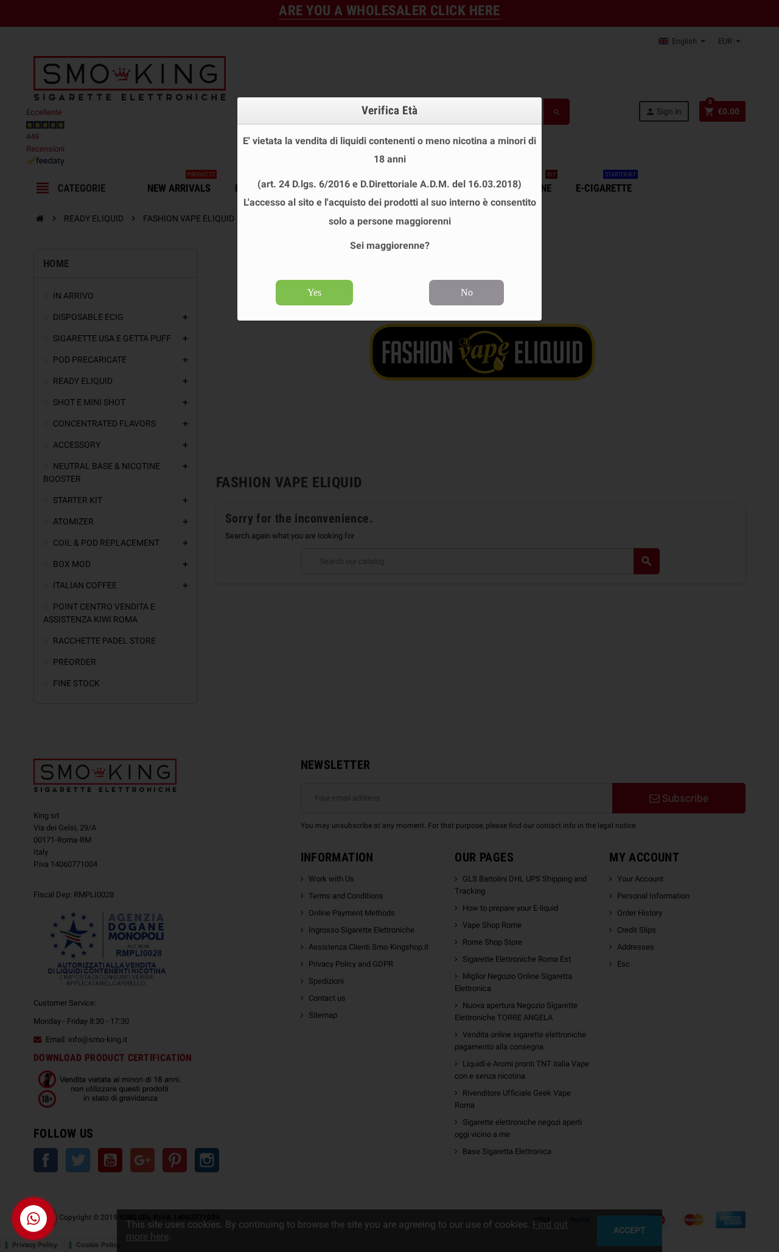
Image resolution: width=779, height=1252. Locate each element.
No (467, 292)
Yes (314, 292)
